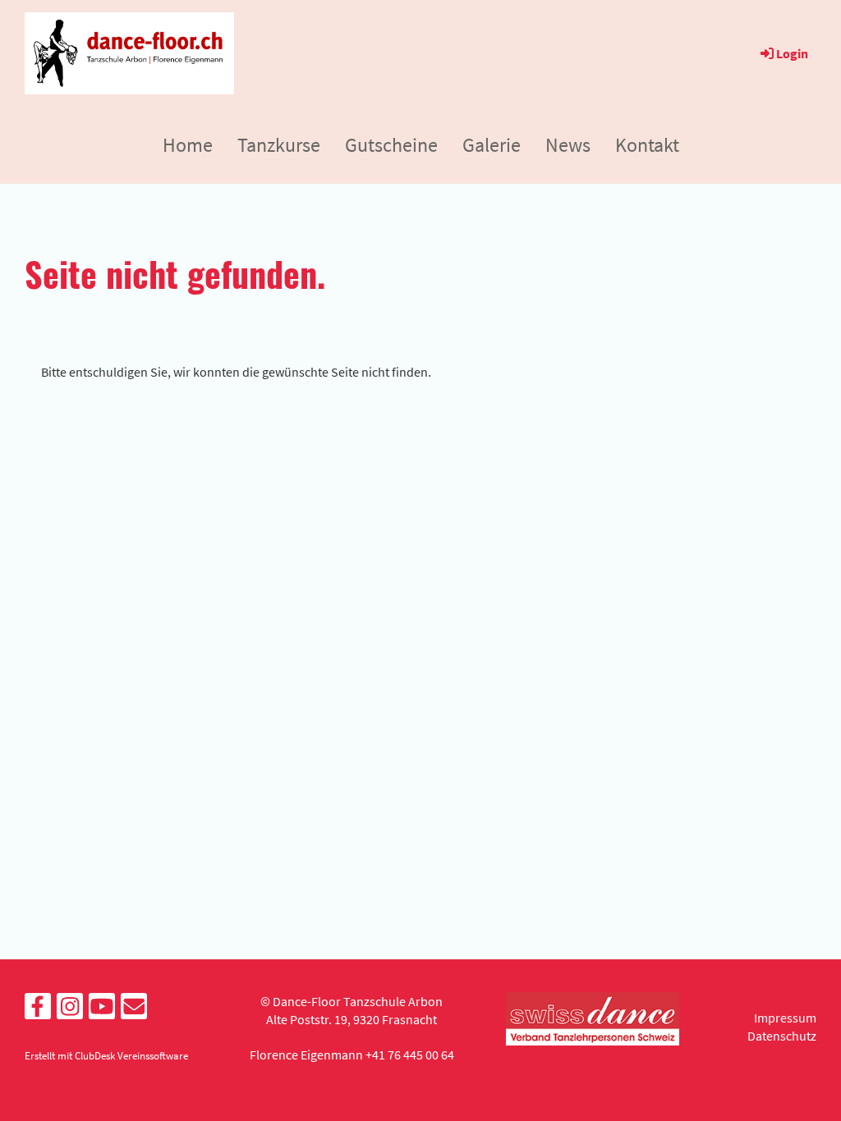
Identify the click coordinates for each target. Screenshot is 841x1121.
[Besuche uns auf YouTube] (102, 1010)
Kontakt (647, 145)
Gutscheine (391, 145)
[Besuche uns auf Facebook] (38, 1010)
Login (792, 53)
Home (188, 145)
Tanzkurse (278, 145)
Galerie (491, 145)
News (568, 145)
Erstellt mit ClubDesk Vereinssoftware (106, 1055)
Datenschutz (781, 1035)
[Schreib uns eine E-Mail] (134, 1010)
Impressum (785, 1017)
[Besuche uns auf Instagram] (70, 1010)
